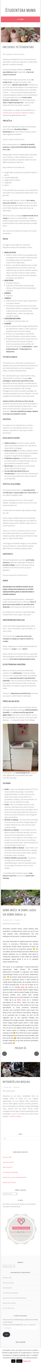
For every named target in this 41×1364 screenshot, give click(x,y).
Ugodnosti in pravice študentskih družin (14, 1177)
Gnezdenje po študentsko (18, 47)
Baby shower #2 (7, 1167)
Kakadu (19, 990)
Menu (22, 19)
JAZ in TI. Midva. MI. (8, 1308)
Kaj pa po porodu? (8, 1162)
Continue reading (15, 1116)
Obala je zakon (7, 1157)
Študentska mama (20, 10)
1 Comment (17, 920)
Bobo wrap (21, 1000)
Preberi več (26, 1361)
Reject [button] (19, 1361)
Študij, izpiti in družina (9, 1182)
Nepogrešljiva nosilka (16, 1082)
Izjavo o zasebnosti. (30, 1325)
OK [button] (13, 1361)
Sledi (6, 1334)
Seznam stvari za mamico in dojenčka (15, 113)
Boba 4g (24, 987)
